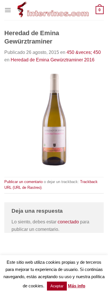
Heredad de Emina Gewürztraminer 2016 (52, 59)
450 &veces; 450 (84, 52)
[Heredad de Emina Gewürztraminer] (54, 119)
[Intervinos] (53, 10)
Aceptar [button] (56, 286)
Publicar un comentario (23, 182)
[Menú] (7, 10)
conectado (68, 221)
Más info (76, 285)
